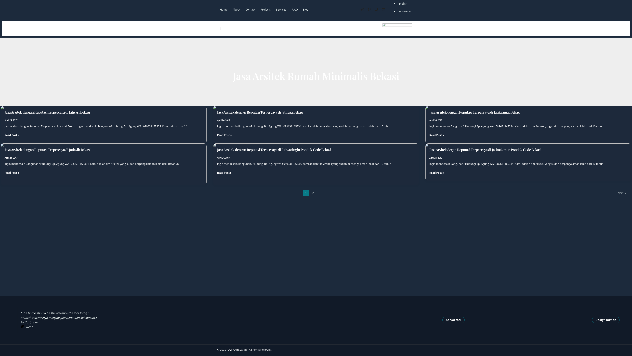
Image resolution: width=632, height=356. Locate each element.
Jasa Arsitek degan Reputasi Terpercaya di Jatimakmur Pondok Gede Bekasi (485, 149)
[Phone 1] (377, 10)
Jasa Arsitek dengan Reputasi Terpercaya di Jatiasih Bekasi (48, 149)
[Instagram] (370, 10)
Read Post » (12, 135)
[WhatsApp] (363, 10)
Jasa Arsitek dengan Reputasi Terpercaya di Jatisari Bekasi (47, 112)
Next (622, 193)
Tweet (28, 327)
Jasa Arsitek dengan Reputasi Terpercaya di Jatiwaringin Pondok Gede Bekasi (274, 149)
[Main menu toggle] (220, 28)
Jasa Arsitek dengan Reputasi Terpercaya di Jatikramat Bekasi (474, 112)
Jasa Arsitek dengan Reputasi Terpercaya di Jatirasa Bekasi (260, 112)
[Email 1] (384, 10)
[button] (453, 320)
